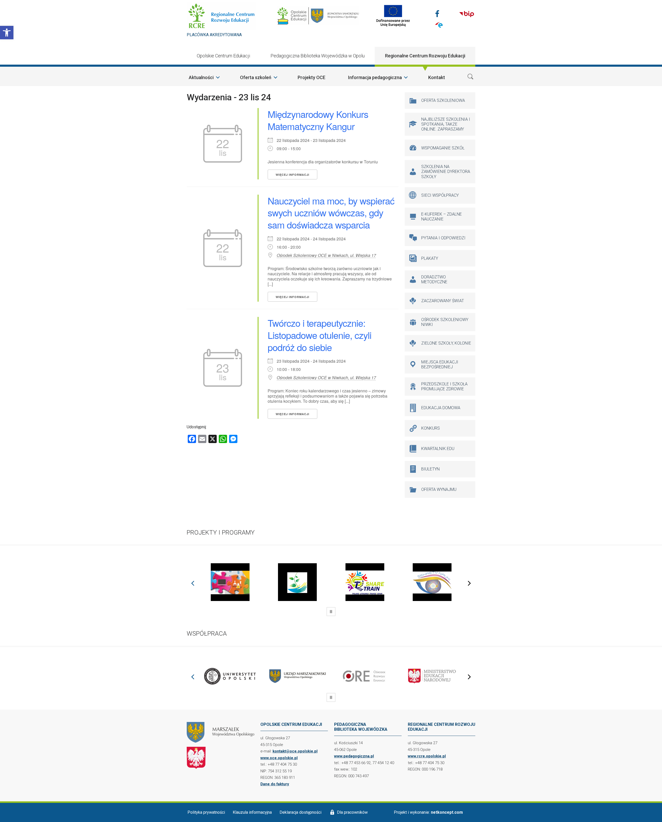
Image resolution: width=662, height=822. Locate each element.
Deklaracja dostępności (300, 812)
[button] (6, 32)
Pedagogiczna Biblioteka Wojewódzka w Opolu (317, 55)
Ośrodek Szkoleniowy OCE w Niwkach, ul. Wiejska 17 (326, 255)
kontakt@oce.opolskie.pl (295, 751)
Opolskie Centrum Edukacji (223, 55)
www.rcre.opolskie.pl (427, 756)
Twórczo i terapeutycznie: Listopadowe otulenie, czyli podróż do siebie (319, 335)
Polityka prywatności (206, 812)
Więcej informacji (292, 175)
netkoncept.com (447, 812)
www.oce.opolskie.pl (279, 758)
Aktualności (201, 77)
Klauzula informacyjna (252, 812)
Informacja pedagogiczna (375, 77)
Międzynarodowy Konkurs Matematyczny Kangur (318, 120)
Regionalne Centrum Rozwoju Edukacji (425, 55)
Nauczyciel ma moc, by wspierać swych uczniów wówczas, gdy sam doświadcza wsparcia (331, 212)
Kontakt (436, 77)
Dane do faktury (274, 784)
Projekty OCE (311, 77)
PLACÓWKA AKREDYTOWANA (214, 34)
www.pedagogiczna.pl (354, 756)
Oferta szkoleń (255, 77)
